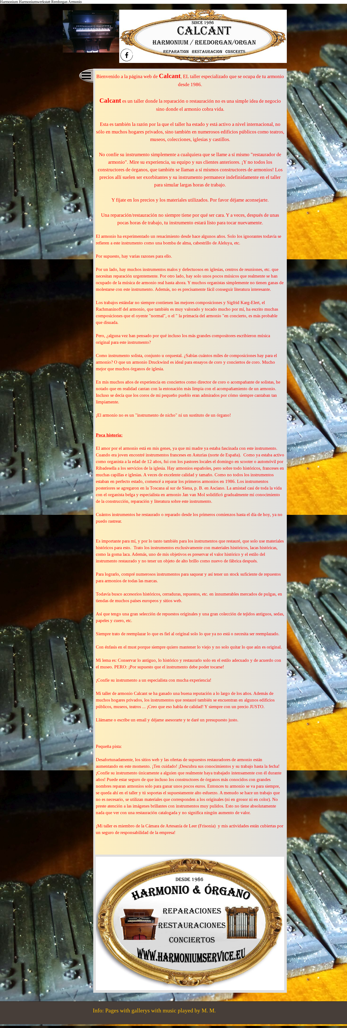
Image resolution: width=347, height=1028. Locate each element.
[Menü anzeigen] (86, 76)
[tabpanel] (190, 462)
